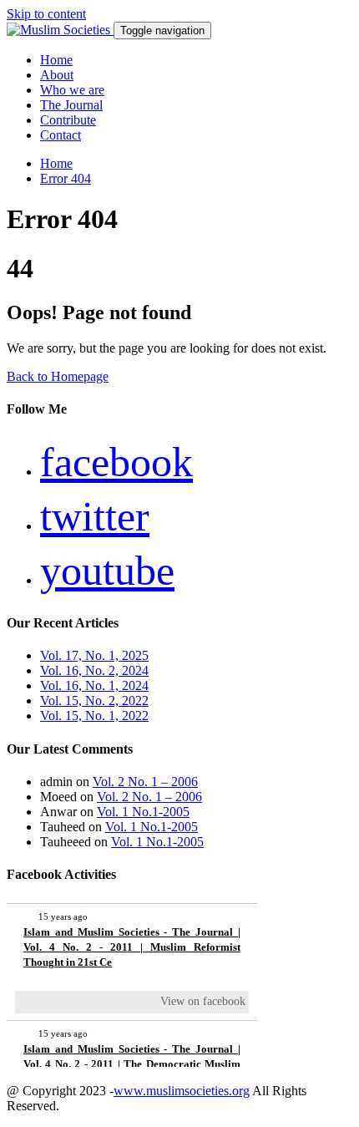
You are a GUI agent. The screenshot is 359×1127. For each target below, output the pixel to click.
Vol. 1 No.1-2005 (143, 812)
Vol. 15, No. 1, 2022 (94, 715)
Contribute (68, 120)
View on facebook (202, 1001)
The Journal (71, 105)
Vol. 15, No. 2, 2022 (94, 700)
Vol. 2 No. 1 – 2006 (145, 781)
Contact (60, 135)
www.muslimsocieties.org (182, 1091)
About (56, 75)
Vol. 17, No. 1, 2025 (94, 655)
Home (56, 60)
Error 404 (65, 178)
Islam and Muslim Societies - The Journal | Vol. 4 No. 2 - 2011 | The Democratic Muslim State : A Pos (131, 1064)
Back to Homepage (58, 376)
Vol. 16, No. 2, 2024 (94, 670)
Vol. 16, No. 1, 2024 (94, 685)
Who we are (72, 90)
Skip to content (46, 14)
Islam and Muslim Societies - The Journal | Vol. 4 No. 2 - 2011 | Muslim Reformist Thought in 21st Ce (131, 947)
